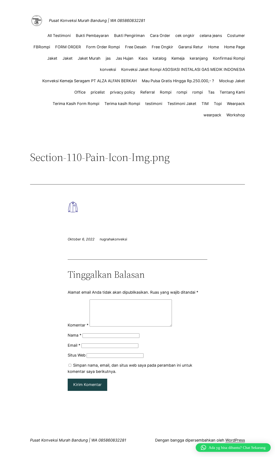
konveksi (108, 69)
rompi (182, 92)
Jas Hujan (124, 58)
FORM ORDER (68, 47)
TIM (205, 103)
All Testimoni (59, 35)
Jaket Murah (89, 58)
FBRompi (42, 47)
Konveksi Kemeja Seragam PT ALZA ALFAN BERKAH (89, 81)
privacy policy (122, 92)
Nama (74, 335)
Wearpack (236, 103)
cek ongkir (184, 35)
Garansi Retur (190, 47)
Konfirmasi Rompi (229, 58)
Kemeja (178, 58)
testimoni (153, 103)
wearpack (212, 115)
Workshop (235, 115)
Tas (211, 92)
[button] (233, 447)
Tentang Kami (232, 92)
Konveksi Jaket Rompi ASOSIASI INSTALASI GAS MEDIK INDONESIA (183, 69)
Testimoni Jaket (181, 103)
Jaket (52, 58)
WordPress (235, 440)
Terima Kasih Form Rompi (76, 103)
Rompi (165, 92)
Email (74, 345)
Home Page (234, 47)
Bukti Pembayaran (92, 35)
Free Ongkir (162, 47)
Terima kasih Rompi (122, 103)
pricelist (98, 92)
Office (80, 92)
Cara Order (160, 35)
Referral (147, 92)
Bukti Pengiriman (129, 35)
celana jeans (211, 35)
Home (213, 47)
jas (108, 58)
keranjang (199, 58)
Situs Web (77, 355)
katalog (159, 58)
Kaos (143, 58)
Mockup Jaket (232, 81)
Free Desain (136, 47)
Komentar (78, 325)
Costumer (236, 35)
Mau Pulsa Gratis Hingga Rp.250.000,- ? (178, 81)
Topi (218, 103)
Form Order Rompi (103, 47)
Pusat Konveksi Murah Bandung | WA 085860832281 (97, 20)
